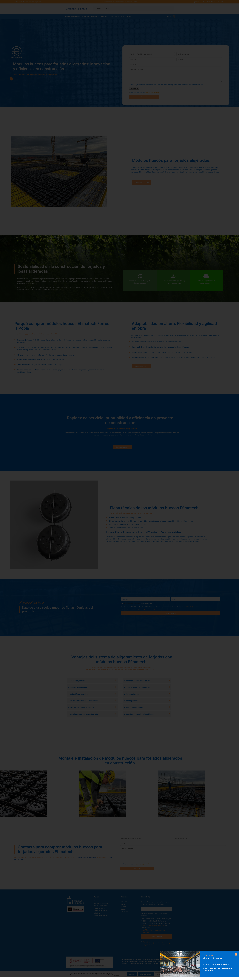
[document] (119, 488)
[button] (236, 954)
